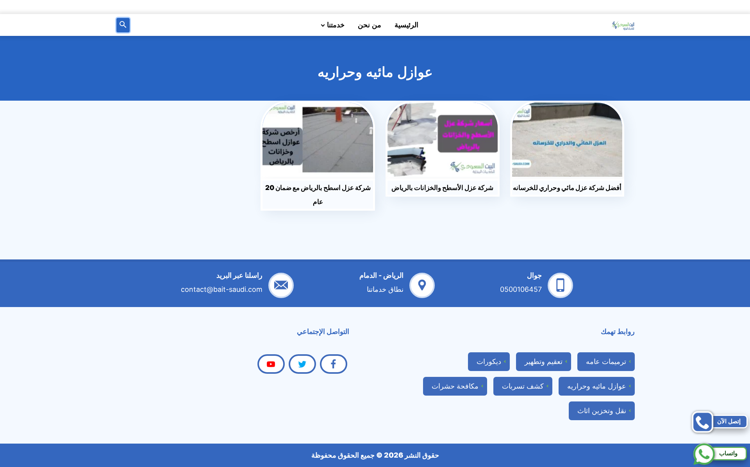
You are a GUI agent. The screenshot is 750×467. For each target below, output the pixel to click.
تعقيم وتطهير (543, 361)
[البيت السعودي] (623, 25)
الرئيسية (406, 25)
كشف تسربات (523, 386)
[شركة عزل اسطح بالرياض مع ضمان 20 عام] (317, 140)
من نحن (369, 25)
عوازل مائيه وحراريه (596, 386)
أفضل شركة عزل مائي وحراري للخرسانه (567, 188)
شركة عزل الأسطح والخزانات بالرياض (442, 188)
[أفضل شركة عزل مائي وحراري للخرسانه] (567, 140)
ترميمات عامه (606, 361)
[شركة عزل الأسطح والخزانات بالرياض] (443, 140)
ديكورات (489, 361)
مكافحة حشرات (455, 386)
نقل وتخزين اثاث (601, 411)
